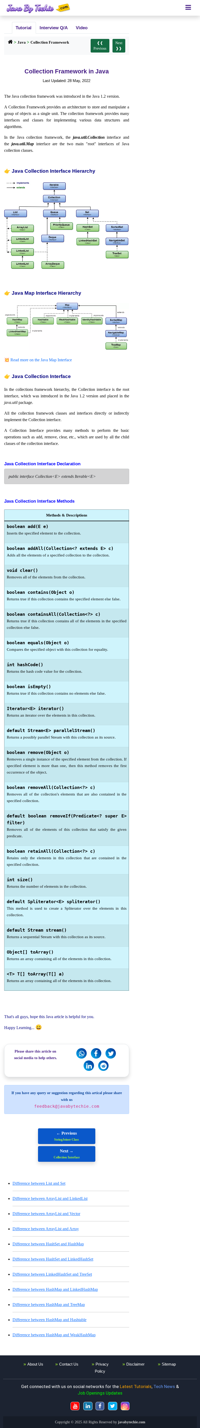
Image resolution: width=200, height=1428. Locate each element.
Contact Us (68, 1364)
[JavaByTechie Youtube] (75, 1406)
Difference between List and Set (38, 1183)
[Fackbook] (96, 1053)
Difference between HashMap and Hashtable (49, 1319)
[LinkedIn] (89, 1065)
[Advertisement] (167, 52)
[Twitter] (110, 1053)
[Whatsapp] (81, 1053)
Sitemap (169, 1364)
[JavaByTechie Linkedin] (87, 1406)
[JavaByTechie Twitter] (112, 1406)
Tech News (164, 1386)
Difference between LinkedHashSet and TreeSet (52, 1274)
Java (21, 42)
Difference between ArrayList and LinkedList (50, 1198)
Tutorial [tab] (23, 27)
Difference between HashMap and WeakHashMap (54, 1335)
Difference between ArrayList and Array (45, 1229)
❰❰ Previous (99, 45)
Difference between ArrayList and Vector (46, 1213)
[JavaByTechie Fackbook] (100, 1406)
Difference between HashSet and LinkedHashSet (52, 1259)
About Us (35, 1364)
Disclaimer (135, 1364)
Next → (67, 1154)
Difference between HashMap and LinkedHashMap (55, 1289)
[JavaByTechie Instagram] (125, 1406)
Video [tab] (81, 27)
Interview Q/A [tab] (53, 27)
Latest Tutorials (136, 1386)
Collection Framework (49, 42)
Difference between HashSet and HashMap (48, 1244)
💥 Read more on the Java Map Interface (38, 360)
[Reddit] (103, 1065)
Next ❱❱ (118, 45)
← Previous (66, 1136)
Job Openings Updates (100, 1393)
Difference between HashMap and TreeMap (48, 1304)
